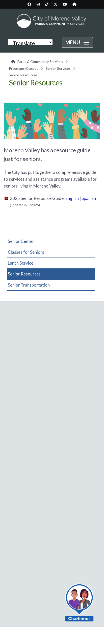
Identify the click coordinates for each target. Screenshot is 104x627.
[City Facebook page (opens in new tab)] (29, 4)
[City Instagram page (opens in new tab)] (38, 4)
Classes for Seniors (26, 252)
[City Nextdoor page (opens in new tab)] (74, 4)
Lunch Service (20, 263)
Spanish (89, 198)
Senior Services (58, 68)
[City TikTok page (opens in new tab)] (46, 4)
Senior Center (21, 241)
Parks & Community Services (40, 61)
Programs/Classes (23, 68)
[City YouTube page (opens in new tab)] (65, 4)
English (72, 198)
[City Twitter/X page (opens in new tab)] (55, 4)
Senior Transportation (29, 285)
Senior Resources (24, 273)
